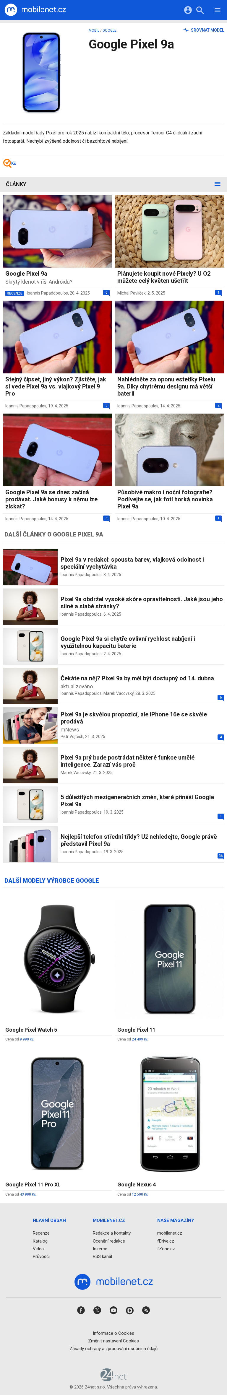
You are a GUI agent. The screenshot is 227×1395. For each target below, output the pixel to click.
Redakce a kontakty (112, 1233)
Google (109, 30)
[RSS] (146, 1312)
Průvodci (41, 1256)
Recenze (41, 1233)
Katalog (40, 1240)
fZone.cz (166, 1248)
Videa (38, 1248)
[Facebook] (81, 1312)
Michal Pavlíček (131, 293)
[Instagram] (130, 1312)
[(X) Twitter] (97, 1312)
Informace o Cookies (113, 1333)
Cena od (19, 1039)
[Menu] (217, 11)
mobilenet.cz (169, 1233)
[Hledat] (200, 11)
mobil (94, 30)
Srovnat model (207, 30)
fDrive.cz (165, 1240)
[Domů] (35, 10)
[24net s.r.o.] (113, 1379)
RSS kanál (102, 1256)
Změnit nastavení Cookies (113, 1340)
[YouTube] (113, 1312)
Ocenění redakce (109, 1240)
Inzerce (100, 1248)
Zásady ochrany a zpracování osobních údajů (113, 1348)
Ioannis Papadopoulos (47, 293)
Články (16, 184)
